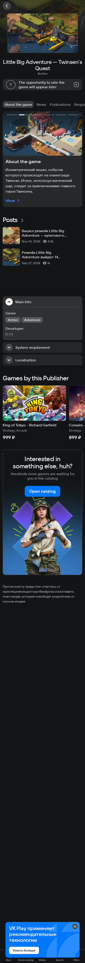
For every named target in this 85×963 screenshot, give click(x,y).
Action (43, 73)
